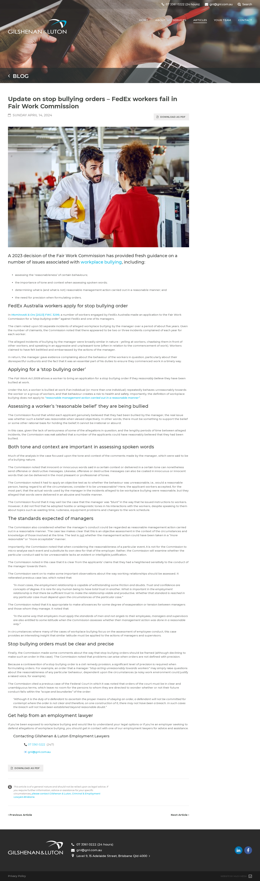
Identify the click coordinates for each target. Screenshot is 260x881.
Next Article (179, 814)
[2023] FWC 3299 (35, 314)
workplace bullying (101, 262)
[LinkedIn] (238, 850)
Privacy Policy (17, 876)
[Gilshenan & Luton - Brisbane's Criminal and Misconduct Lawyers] (37, 26)
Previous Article (20, 814)
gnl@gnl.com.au (39, 752)
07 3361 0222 (36, 744)
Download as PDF (172, 116)
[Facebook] (248, 850)
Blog (19, 76)
